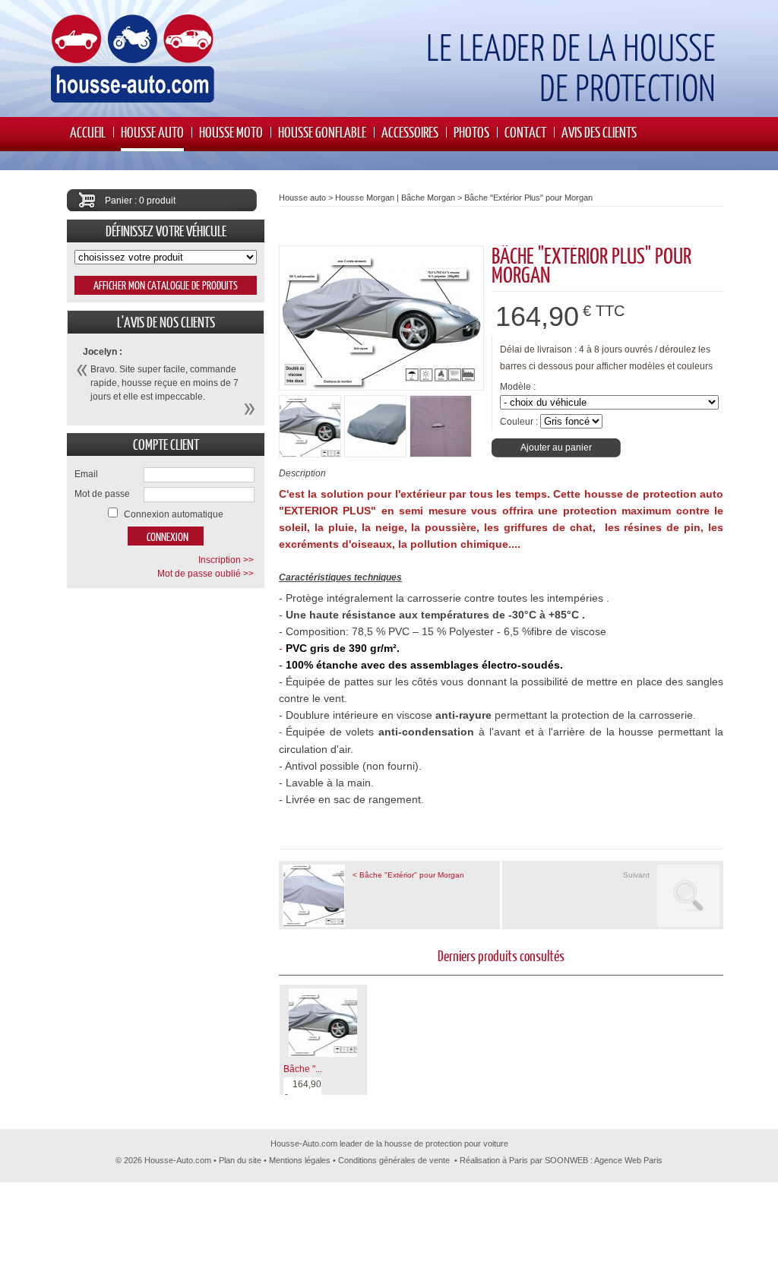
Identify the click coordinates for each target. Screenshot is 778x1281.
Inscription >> (226, 560)
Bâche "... (302, 1069)
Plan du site (240, 1160)
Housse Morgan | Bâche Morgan (395, 197)
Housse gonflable (322, 132)
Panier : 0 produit (140, 200)
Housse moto (231, 132)
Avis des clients (599, 132)
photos (471, 132)
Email (86, 474)
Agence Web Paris (628, 1160)
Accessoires (409, 132)
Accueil (88, 132)
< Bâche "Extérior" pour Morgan (408, 875)
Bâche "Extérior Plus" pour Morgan (528, 197)
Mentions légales (299, 1160)
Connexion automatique (173, 514)
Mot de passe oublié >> (205, 573)
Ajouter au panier (556, 447)
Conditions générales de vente (394, 1160)
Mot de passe (102, 494)
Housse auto (152, 132)
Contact (525, 132)
